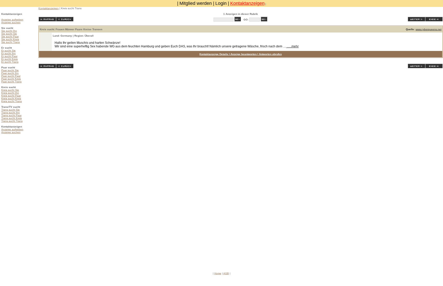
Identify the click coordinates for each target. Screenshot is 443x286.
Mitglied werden (195, 3)
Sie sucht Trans (10, 42)
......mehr (292, 46)
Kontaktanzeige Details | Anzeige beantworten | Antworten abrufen (240, 54)
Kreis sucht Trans (11, 101)
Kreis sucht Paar (11, 95)
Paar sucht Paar (11, 76)
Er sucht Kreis (9, 59)
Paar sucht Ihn (10, 73)
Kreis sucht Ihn (10, 92)
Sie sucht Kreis (10, 39)
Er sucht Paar (9, 56)
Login (221, 3)
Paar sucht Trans (11, 81)
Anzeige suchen (11, 22)
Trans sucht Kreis (11, 118)
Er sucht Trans (9, 61)
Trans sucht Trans (12, 121)
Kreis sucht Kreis (11, 98)
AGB (226, 273)
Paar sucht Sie (10, 70)
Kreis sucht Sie (10, 90)
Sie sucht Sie (9, 33)
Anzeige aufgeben (12, 19)
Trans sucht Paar (11, 115)
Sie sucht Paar (10, 36)
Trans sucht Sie (10, 109)
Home (217, 273)
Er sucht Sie (8, 50)
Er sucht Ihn (8, 53)
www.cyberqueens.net (428, 29)
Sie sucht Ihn (9, 30)
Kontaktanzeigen (247, 3)
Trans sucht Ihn (10, 112)
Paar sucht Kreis (11, 78)
